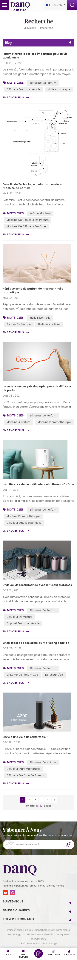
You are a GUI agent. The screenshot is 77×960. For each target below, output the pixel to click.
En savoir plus (13, 98)
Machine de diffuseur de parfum (28, 220)
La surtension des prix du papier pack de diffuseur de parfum (37, 388)
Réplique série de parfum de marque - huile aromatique (33, 290)
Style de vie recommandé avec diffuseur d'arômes (37, 585)
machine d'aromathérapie (54, 422)
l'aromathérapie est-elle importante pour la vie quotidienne (35, 56)
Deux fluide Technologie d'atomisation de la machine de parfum (32, 186)
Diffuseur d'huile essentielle (24, 523)
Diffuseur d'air (54, 675)
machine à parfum (18, 422)
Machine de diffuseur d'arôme (26, 226)
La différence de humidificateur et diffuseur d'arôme (38, 484)
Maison (31, 28)
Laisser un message (38, 953)
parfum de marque (19, 324)
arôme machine (40, 213)
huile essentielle (40, 318)
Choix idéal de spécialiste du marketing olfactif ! (36, 643)
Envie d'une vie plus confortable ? (25, 737)
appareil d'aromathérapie (23, 623)
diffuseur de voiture (20, 617)
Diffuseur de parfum (43, 415)
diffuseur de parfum (43, 83)
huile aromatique (59, 89)
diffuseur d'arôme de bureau (25, 775)
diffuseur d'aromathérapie (24, 89)
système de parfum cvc (22, 675)
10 (48, 799)
